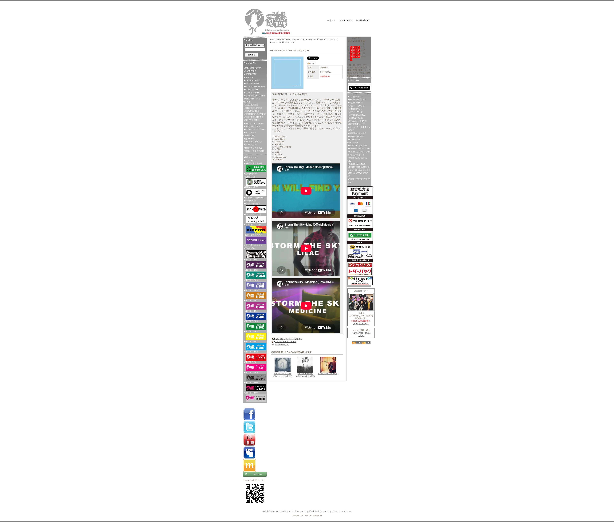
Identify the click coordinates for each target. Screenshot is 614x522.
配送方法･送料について (319, 511)
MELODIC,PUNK (252, 83)
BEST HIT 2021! (251, 260)
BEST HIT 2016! (251, 311)
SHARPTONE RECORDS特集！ (358, 180)
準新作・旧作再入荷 (253, 163)
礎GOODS (249, 139)
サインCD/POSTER (253, 214)
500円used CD (250, 201)
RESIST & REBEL (252, 120)
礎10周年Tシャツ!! (357, 124)
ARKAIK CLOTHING (254, 117)
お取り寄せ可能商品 (253, 148)
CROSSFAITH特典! (357, 164)
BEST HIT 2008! (251, 393)
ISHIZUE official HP (357, 99)
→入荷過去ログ (356, 96)
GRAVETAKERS (252, 111)
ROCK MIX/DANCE (253, 142)
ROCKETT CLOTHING (254, 123)
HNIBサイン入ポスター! (359, 149)
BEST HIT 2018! (251, 290)
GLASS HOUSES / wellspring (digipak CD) (305, 375)
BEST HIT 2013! (251, 341)
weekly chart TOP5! (357, 136)
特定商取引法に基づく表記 (274, 511)
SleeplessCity (250, 248)
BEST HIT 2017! (251, 300)
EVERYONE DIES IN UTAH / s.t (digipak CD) (282, 375)
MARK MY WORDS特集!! (357, 174)
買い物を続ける (282, 344)
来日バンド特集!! (252, 204)
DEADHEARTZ (251, 105)
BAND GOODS (251, 89)
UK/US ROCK (251, 145)
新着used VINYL (252, 187)
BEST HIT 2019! (251, 280)
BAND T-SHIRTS (252, 93)
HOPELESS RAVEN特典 (359, 167)
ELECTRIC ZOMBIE (253, 108)
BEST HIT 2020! (251, 270)
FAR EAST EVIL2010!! (358, 145)
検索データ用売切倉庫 (254, 151)
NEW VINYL (250, 160)
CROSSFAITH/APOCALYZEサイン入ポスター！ (359, 153)
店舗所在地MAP (356, 118)
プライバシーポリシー (341, 511)
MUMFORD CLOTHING (255, 129)
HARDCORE (250, 71)
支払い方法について (297, 511)
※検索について (356, 109)
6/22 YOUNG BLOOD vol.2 (357, 159)
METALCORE (250, 74)
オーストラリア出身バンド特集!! (358, 128)
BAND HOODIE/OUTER (255, 96)
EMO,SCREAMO (252, 80)
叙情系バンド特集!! (357, 133)
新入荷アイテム (251, 157)
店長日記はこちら (361, 324)
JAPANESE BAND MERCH (251, 100)
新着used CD (250, 177)
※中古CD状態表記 (357, 115)
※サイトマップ (356, 112)
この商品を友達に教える (285, 341)
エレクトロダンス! (253, 224)
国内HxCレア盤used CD (255, 198)
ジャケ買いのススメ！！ (255, 245)
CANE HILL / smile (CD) (328, 374)
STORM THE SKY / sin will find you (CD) (322, 39)
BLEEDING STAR (252, 126)
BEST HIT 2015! (251, 321)
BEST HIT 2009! (251, 383)
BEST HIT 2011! (251, 362)
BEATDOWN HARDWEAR (249, 134)
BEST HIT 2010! (251, 372)
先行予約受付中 (251, 174)
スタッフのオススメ (253, 235)
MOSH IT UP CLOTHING (255, 114)
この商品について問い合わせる (288, 339)
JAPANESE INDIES (253, 68)
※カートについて (357, 106)
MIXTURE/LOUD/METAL (256, 86)
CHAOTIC (249, 77)
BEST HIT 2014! (251, 331)
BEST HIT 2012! (251, 352)
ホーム (272, 39)
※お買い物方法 (356, 103)
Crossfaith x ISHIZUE (357, 121)
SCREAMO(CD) (298, 39)
